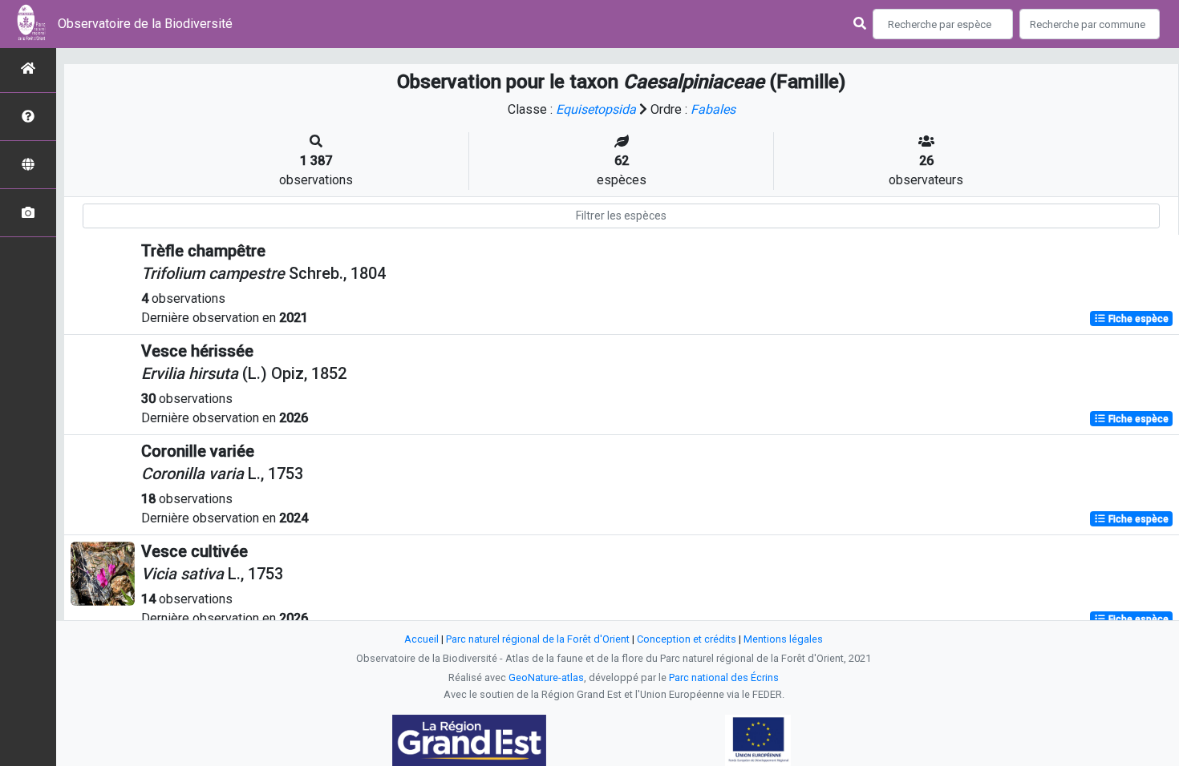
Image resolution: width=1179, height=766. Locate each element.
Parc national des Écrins (724, 677)
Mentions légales (783, 639)
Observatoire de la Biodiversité (145, 23)
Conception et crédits (686, 639)
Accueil (421, 639)
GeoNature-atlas (546, 677)
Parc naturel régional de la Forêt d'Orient (538, 639)
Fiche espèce (1137, 319)
